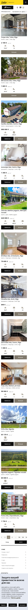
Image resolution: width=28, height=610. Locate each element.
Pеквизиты (4, 555)
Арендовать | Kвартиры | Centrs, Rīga (10, 169)
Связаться (7, 139)
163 (19, 537)
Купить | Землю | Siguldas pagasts (10, 474)
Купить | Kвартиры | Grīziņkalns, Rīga (10, 258)
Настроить (23, 605)
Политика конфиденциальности (10, 557)
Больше (14, 52)
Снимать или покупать (7, 568)
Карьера (3, 563)
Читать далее (15, 598)
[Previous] (3, 25)
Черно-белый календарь (8, 565)
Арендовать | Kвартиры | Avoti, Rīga (10, 301)
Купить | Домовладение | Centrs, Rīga (11, 126)
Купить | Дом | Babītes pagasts (9, 214)
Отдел (3, 560)
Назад (7, 542)
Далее (20, 542)
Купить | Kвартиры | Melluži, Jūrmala (10, 388)
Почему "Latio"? (5, 552)
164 (23, 537)
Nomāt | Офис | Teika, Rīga (8, 39)
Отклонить (13, 605)
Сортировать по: (17, 11)
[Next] (24, 25)
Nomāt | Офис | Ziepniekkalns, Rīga (10, 518)
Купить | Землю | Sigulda (7, 431)
